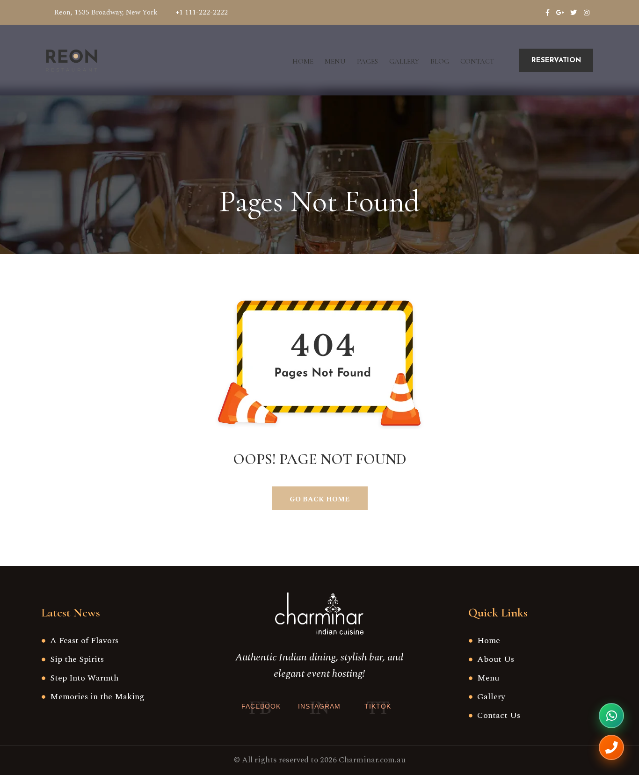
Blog (439, 61)
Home (302, 61)
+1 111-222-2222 (201, 12)
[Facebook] (547, 12)
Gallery (404, 61)
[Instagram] (586, 12)
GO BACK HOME (319, 499)
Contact (477, 61)
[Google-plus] (560, 12)
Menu (335, 61)
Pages (367, 61)
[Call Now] (611, 747)
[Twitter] (573, 12)
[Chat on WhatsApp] (611, 715)
